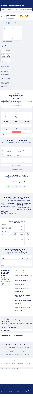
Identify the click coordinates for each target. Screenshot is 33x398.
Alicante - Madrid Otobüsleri (27, 351)
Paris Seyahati (26, 389)
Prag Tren (2, 391)
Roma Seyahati (26, 388)
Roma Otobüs (10, 388)
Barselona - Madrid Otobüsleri (20, 347)
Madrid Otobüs (11, 387)
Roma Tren (2, 388)
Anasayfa (2, 368)
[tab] (6, 25)
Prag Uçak (18, 391)
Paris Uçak (18, 389)
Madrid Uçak (18, 387)
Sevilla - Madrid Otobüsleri (19, 348)
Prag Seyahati (26, 391)
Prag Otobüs (10, 391)
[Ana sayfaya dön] (3, 1)
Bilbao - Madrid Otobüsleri (12, 351)
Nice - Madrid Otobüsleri (12, 350)
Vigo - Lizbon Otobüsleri (19, 354)
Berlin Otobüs (10, 390)
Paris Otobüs (10, 389)
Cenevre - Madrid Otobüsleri (27, 348)
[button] (15, 9)
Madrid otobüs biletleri (10, 368)
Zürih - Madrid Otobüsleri (27, 350)
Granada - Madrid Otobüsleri (20, 351)
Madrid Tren (2, 387)
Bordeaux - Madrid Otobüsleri (20, 350)
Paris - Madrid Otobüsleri (4, 347)
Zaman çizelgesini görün (3, 61)
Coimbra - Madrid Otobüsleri (12, 354)
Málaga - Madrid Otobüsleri (4, 351)
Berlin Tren (2, 390)
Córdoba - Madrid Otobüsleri (4, 354)
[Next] (20, 23)
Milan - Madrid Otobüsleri (12, 347)
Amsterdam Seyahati (27, 390)
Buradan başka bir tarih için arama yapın (16, 165)
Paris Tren (2, 389)
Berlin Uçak (18, 390)
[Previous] (6, 181)
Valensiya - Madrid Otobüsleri (4, 350)
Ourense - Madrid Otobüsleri (4, 364)
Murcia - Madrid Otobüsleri (27, 363)
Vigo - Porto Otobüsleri (27, 354)
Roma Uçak (18, 388)
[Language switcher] (21, 1)
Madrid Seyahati (27, 387)
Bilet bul (3, 52)
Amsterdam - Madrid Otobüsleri (4, 348)
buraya (21, 169)
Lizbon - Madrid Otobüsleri (27, 347)
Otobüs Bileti (5, 368)
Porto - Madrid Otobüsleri (12, 348)
